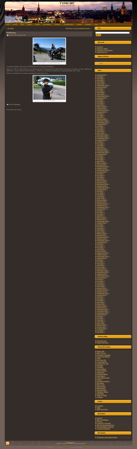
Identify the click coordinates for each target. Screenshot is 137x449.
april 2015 (100, 249)
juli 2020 (100, 156)
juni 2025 (100, 91)
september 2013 (102, 276)
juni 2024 (100, 101)
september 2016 (102, 221)
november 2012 (102, 290)
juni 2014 (100, 262)
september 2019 (102, 170)
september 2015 (102, 240)
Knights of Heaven (103, 381)
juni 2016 (100, 226)
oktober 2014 (101, 254)
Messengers (101, 388)
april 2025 (100, 92)
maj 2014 (100, 263)
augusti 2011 (101, 314)
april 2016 (100, 230)
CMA (98, 358)
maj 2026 (100, 80)
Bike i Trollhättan (102, 420)
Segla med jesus (102, 342)
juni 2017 (100, 212)
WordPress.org (102, 52)
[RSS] (7, 443)
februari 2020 (101, 163)
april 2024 (100, 105)
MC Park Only (101, 341)
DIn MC (99, 422)
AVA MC (99, 418)
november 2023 (102, 110)
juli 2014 (100, 260)
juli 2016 (100, 225)
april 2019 (100, 179)
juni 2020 (100, 158)
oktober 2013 (101, 274)
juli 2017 (100, 210)
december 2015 (102, 237)
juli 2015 (100, 244)
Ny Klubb (11, 28)
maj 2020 (100, 159)
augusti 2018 (101, 189)
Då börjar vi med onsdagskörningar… (78, 28)
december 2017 (102, 203)
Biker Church (101, 353)
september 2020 (102, 152)
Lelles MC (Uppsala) (104, 423)
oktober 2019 (101, 168)
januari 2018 (101, 202)
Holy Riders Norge (103, 378)
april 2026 (100, 82)
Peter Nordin (86, 447)
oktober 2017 (101, 205)
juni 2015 (100, 246)
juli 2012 (100, 297)
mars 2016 (100, 232)
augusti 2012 (101, 295)
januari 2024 (101, 108)
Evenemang (17, 104)
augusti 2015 (101, 242)
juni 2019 (100, 175)
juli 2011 (100, 316)
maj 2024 (100, 103)
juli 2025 (100, 89)
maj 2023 (100, 117)
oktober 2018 (101, 186)
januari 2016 (101, 235)
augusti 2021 (101, 140)
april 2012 (100, 302)
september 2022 (102, 122)
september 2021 (102, 138)
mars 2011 (100, 323)
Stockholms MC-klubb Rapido (107, 437)
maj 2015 (100, 247)
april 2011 (100, 321)
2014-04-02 (103, 23)
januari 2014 (101, 269)
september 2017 (102, 207)
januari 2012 (101, 307)
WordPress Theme (66, 447)
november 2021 (102, 136)
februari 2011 (101, 325)
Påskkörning (11, 33)
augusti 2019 (101, 172)
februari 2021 (101, 149)
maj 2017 (100, 214)
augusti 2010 (101, 328)
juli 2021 (100, 142)
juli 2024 (100, 99)
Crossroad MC (102, 362)
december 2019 (102, 166)
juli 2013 (100, 279)
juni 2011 (100, 318)
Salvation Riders (102, 392)
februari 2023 (101, 119)
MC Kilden (100, 383)
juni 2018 (100, 193)
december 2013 (102, 270)
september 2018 (102, 188)
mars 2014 (100, 267)
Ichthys (99, 379)
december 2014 (102, 253)
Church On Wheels (103, 356)
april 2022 (100, 131)
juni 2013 (100, 281)
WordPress (56, 447)
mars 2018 (100, 198)
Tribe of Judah (102, 395)
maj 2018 (100, 195)
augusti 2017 (101, 209)
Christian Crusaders (104, 355)
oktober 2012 (101, 292)
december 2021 (102, 135)
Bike (101, 63)
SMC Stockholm (102, 409)
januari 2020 (101, 165)
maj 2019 (100, 177)
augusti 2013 (101, 277)
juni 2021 (100, 144)
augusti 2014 (101, 258)
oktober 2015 (101, 239)
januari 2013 (101, 288)
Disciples (100, 365)
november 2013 (102, 272)
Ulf (24, 35)
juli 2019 (100, 173)
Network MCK (101, 390)
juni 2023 (100, 115)
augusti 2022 (101, 124)
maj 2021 (100, 145)
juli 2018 (100, 191)
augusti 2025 (101, 87)
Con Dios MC (101, 360)
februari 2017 (101, 218)
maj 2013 (100, 283)
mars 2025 (100, 94)
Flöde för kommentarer (105, 50)
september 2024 (102, 96)
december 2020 (102, 151)
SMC (98, 408)
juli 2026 (100, 77)
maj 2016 (100, 228)
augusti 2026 (101, 75)
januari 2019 (101, 182)
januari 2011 (101, 327)
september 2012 (102, 293)
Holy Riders (101, 376)
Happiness (100, 372)
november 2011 (102, 311)
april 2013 (100, 284)
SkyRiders (100, 394)
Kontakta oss (70, 442)
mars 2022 (100, 133)
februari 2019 (101, 180)
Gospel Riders (102, 371)
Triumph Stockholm (103, 429)
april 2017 (100, 216)
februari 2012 (101, 306)
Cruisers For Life (102, 364)
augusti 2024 (101, 98)
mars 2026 (100, 84)
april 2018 (100, 196)
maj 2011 (100, 320)
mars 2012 (100, 304)
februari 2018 (101, 200)
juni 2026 (100, 78)
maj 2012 (100, 300)
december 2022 (102, 121)
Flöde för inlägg (102, 48)
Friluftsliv (100, 406)
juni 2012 (100, 299)
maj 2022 (100, 129)
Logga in (100, 47)
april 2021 (100, 147)
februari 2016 (101, 233)
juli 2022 (100, 126)
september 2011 (102, 313)
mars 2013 (100, 286)
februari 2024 (101, 106)
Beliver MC (100, 351)
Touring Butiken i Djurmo (105, 427)
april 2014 (100, 265)
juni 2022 (100, 128)
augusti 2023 (101, 112)
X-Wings (100, 397)
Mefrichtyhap (101, 386)
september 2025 (102, 85)
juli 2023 (100, 113)
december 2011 (102, 309)
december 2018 (102, 184)
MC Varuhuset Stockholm (105, 425)
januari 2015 (101, 251)
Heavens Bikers (102, 374)
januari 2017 (101, 219)
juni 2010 (100, 330)
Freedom (100, 367)
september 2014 (102, 256)
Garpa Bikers (101, 369)
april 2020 (100, 161)
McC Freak (101, 385)
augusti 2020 (101, 154)
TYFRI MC (67, 3)
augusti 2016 (101, 223)
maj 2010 (100, 332)
